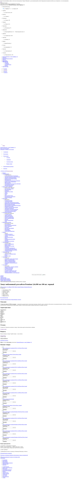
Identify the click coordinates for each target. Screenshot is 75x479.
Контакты (4, 57)
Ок (1, 1)
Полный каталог (6, 476)
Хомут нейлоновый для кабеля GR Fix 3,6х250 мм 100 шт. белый (15, 418)
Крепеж (4, 471)
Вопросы (16, 299)
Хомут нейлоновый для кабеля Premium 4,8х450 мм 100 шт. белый (15, 437)
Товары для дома (6, 473)
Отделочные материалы (7, 469)
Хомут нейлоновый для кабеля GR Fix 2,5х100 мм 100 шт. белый (15, 379)
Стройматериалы (6, 466)
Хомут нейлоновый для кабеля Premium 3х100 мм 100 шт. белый (15, 424)
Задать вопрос (3, 335)
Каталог (4, 172)
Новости (4, 59)
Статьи (4, 477)
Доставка (6, 62)
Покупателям (5, 156)
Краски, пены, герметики (7, 467)
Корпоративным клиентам (8, 58)
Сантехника (5, 474)
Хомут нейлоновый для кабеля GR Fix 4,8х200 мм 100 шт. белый (15, 360)
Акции (12, 149)
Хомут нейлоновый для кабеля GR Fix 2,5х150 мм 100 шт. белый (15, 348)
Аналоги (19, 299)
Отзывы (12, 299)
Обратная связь (5, 66)
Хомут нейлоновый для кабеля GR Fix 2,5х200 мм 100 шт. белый (15, 392)
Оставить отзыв (3, 329)
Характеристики (7, 299)
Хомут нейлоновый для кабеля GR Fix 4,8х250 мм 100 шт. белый (15, 373)
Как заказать (5, 60)
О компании (5, 151)
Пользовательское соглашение (6, 453)
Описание (2, 299)
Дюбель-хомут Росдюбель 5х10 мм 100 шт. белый (12, 354)
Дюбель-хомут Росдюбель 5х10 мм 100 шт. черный (12, 405)
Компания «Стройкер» (4, 149)
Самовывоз (7, 63)
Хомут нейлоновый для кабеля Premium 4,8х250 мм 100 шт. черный (15, 411)
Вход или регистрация (4, 148)
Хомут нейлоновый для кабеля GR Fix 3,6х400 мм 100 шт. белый (15, 367)
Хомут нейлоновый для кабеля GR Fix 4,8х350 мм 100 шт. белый (15, 386)
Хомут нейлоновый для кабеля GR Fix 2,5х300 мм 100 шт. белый (15, 430)
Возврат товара (9, 163)
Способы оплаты (8, 64)
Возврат (6, 65)
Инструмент (5, 468)
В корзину (4, 358)
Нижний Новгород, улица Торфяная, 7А (24, 342)
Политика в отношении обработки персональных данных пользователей (14, 455)
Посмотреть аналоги (4, 340)
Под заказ (4, 352)
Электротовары (5, 472)
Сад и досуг (5, 475)
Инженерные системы (7, 470)
